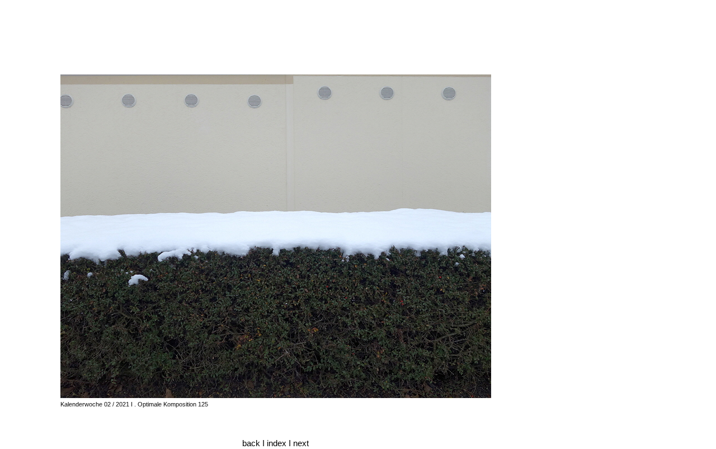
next (301, 443)
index (278, 443)
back (251, 443)
